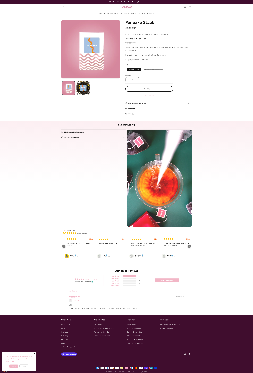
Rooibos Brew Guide (135, 339)
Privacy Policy (10, 361)
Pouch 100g (134, 69)
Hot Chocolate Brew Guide (170, 325)
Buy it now (149, 95)
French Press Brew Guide (103, 328)
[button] (63, 7)
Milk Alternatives (166, 328)
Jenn (167, 255)
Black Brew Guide (134, 325)
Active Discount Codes (70, 347)
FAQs (63, 328)
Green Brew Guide (134, 328)
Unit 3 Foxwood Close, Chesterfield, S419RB (133, 372)
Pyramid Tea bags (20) (154, 69)
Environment (66, 339)
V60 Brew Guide (100, 325)
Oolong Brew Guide (134, 332)
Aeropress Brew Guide (102, 332)
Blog (63, 343)
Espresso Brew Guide (102, 336)
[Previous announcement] (62, 2)
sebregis (136, 255)
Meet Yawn (65, 325)
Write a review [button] (167, 280)
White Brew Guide (134, 336)
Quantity (128, 75)
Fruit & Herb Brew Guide (136, 343)
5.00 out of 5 (91, 279)
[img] (74, 297)
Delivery (64, 336)
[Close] (35, 353)
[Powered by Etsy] (89, 239)
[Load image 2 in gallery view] (83, 88)
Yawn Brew (114, 372)
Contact (64, 332)
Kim (102, 255)
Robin (70, 255)
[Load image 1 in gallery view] (68, 88)
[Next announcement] (191, 2)
